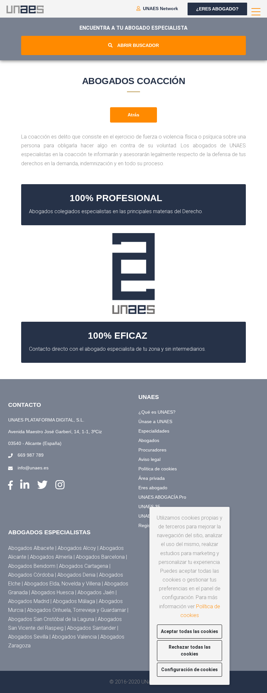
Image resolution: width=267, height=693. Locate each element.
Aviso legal (149, 459)
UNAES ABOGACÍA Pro (162, 497)
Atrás (133, 114)
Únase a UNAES (155, 421)
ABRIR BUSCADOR (138, 45)
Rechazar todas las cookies (190, 650)
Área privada (151, 478)
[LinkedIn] (26, 485)
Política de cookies (157, 468)
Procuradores (152, 449)
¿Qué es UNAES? (157, 412)
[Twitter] (43, 485)
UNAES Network (160, 8)
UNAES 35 (149, 506)
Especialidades (153, 431)
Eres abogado (152, 487)
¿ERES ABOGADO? (217, 8)
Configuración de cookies (189, 669)
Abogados (148, 440)
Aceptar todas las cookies (189, 631)
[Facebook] (11, 485)
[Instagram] (59, 485)
